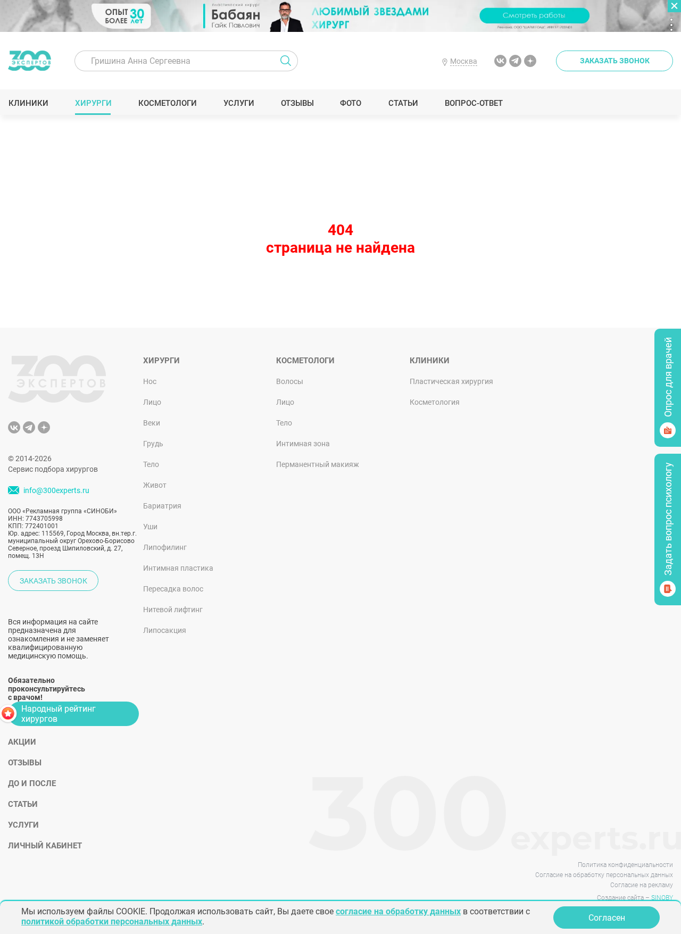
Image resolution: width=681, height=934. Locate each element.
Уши (150, 526)
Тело (151, 464)
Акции (22, 742)
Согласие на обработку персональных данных (604, 875)
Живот (155, 485)
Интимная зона (303, 443)
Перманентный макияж (317, 464)
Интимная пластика (178, 568)
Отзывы (297, 103)
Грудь (153, 443)
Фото (350, 103)
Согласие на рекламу (641, 885)
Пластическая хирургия (451, 381)
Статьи (403, 103)
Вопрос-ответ (473, 103)
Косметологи (167, 103)
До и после (32, 783)
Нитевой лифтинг (173, 609)
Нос (149, 381)
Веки (151, 423)
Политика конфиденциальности (625, 865)
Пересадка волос (173, 589)
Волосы (289, 381)
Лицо (152, 402)
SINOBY (662, 898)
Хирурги (93, 103)
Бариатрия (162, 506)
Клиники (28, 103)
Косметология (435, 402)
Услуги (238, 103)
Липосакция (164, 630)
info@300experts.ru (56, 491)
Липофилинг (165, 547)
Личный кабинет (45, 845)
